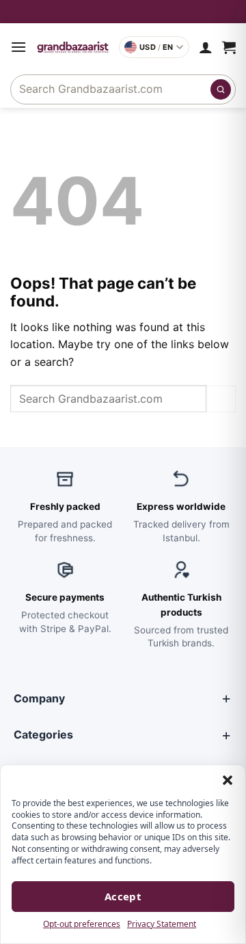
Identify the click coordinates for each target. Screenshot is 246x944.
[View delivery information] (123, 11)
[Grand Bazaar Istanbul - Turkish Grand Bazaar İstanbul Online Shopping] (73, 47)
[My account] (206, 47)
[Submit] (220, 89)
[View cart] (229, 47)
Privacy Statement (161, 924)
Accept (123, 896)
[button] (227, 780)
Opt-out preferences (81, 924)
